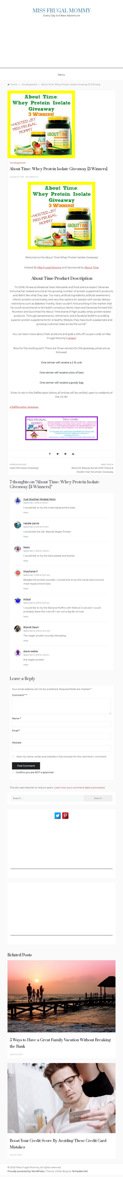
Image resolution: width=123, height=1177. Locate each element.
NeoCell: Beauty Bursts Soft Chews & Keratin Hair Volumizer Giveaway (92, 470)
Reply (25, 512)
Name (16, 718)
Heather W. (34, 177)
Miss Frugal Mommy (61, 11)
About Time (91, 267)
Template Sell (80, 1171)
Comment (19, 695)
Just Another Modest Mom (39, 499)
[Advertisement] (61, 47)
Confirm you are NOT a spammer (34, 772)
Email (16, 730)
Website (16, 742)
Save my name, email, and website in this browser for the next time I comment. (61, 756)
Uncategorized (17, 162)
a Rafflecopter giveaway (24, 407)
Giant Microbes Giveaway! (24, 468)
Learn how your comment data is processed (79, 787)
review (72, 338)
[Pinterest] (65, 815)
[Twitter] (57, 815)
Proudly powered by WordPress (26, 1171)
